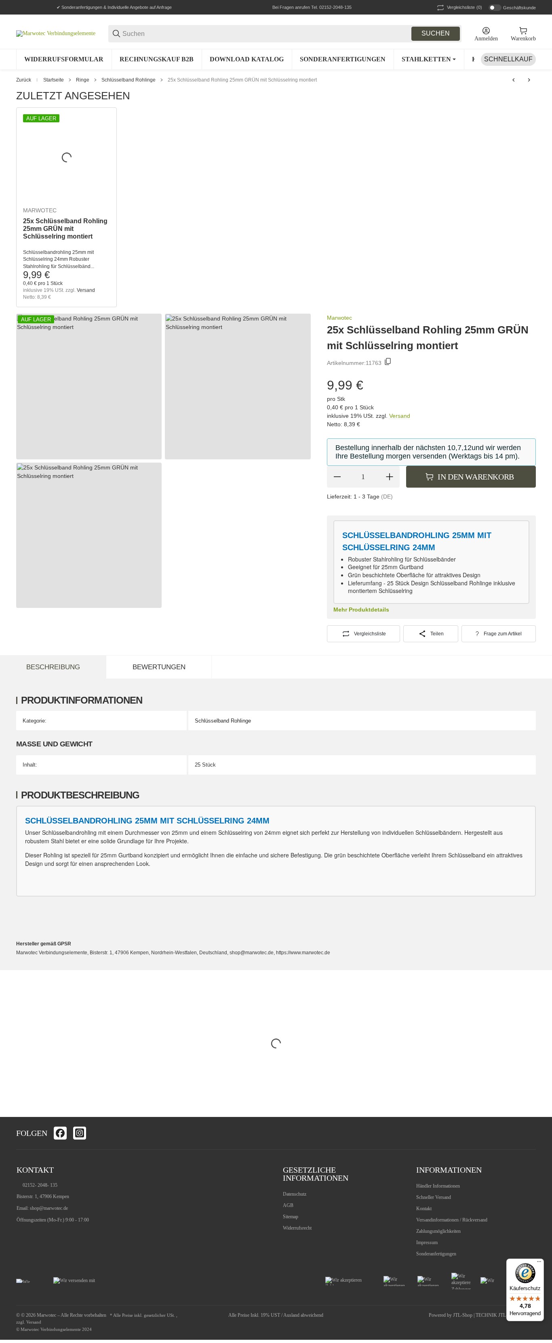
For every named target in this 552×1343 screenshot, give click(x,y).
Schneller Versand (433, 1197)
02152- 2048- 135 (40, 1185)
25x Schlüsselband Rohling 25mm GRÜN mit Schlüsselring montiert (242, 80)
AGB (288, 1205)
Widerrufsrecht (297, 1228)
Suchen (435, 33)
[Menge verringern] (337, 476)
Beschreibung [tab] (53, 667)
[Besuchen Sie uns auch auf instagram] (79, 1133)
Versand (86, 290)
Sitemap (290, 1216)
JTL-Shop (463, 1315)
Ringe (82, 80)
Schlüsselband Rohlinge (128, 80)
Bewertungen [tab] (159, 667)
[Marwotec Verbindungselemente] (55, 33)
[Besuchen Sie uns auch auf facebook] (60, 1133)
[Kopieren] (388, 363)
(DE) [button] (387, 496)
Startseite (53, 80)
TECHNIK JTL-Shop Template (506, 1315)
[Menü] (539, 1263)
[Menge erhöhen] (389, 476)
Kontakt (424, 1208)
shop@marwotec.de (49, 1208)
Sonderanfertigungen (436, 1254)
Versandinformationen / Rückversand (451, 1220)
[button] (529, 1133)
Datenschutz (294, 1194)
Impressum (427, 1242)
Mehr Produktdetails (361, 609)
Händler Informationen (438, 1186)
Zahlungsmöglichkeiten (438, 1231)
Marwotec (40, 210)
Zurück (23, 80)
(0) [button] (464, 7)
